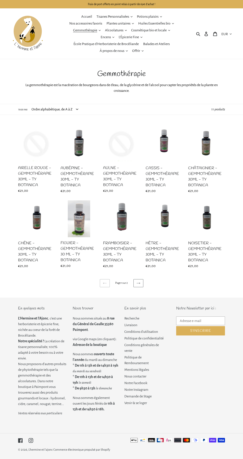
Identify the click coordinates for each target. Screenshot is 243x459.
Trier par (23, 110)
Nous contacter (135, 376)
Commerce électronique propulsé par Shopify (81, 449)
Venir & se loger (135, 403)
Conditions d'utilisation (141, 332)
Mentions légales (136, 370)
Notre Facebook (135, 383)
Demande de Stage (138, 396)
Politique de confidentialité (144, 338)
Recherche (131, 318)
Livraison (130, 325)
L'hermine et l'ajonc (40, 449)
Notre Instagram (136, 390)
